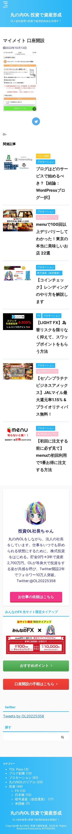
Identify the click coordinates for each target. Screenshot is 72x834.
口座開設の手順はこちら (34, 684)
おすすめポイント (34, 665)
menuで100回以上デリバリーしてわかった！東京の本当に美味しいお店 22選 (52, 238)
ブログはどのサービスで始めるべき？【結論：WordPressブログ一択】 (52, 183)
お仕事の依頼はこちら (36, 597)
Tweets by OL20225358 (23, 716)
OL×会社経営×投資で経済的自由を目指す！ (36, 819)
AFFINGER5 (48, 828)
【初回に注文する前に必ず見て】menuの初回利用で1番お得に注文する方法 (52, 455)
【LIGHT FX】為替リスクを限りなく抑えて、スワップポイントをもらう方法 (52, 337)
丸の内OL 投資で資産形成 (36, 14)
